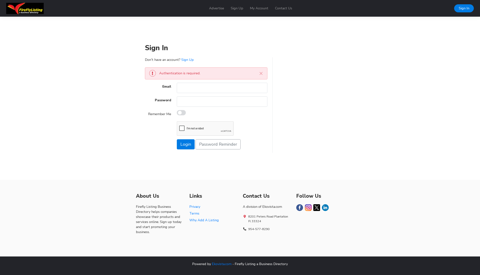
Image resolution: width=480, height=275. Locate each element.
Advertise (216, 8)
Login (185, 144)
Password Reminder (218, 144)
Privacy (194, 206)
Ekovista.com (222, 264)
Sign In (464, 8)
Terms (194, 213)
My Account (259, 8)
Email (166, 86)
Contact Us (283, 8)
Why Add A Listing (204, 220)
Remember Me (159, 114)
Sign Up (237, 8)
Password (163, 100)
